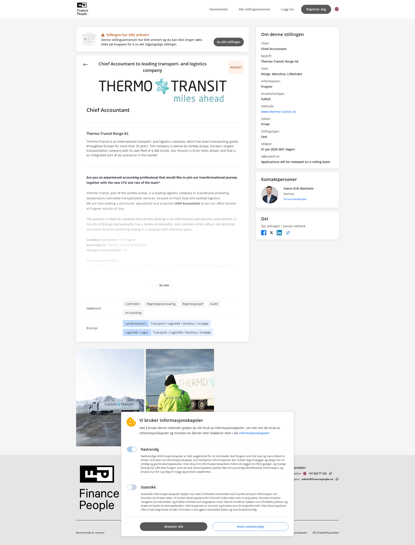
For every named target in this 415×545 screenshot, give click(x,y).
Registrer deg (316, 9)
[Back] (85, 64)
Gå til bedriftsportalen (326, 532)
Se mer (164, 285)
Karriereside (83, 532)
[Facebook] (263, 232)
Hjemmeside (218, 9)
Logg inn (287, 9)
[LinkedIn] (279, 232)
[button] (337, 9)
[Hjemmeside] (109, 488)
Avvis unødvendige (250, 526)
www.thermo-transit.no (278, 112)
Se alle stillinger (228, 42)
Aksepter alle (173, 526)
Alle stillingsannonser (254, 9)
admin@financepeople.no (317, 479)
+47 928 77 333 (317, 473)
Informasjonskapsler (295, 532)
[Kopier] (287, 232)
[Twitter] (271, 232)
